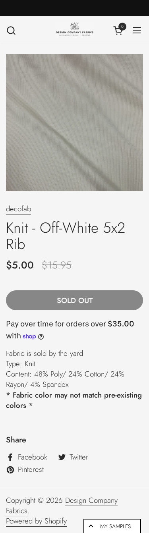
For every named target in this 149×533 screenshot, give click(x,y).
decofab (18, 208)
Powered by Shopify (36, 521)
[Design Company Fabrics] (74, 30)
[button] (11, 30)
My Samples (115, 526)
